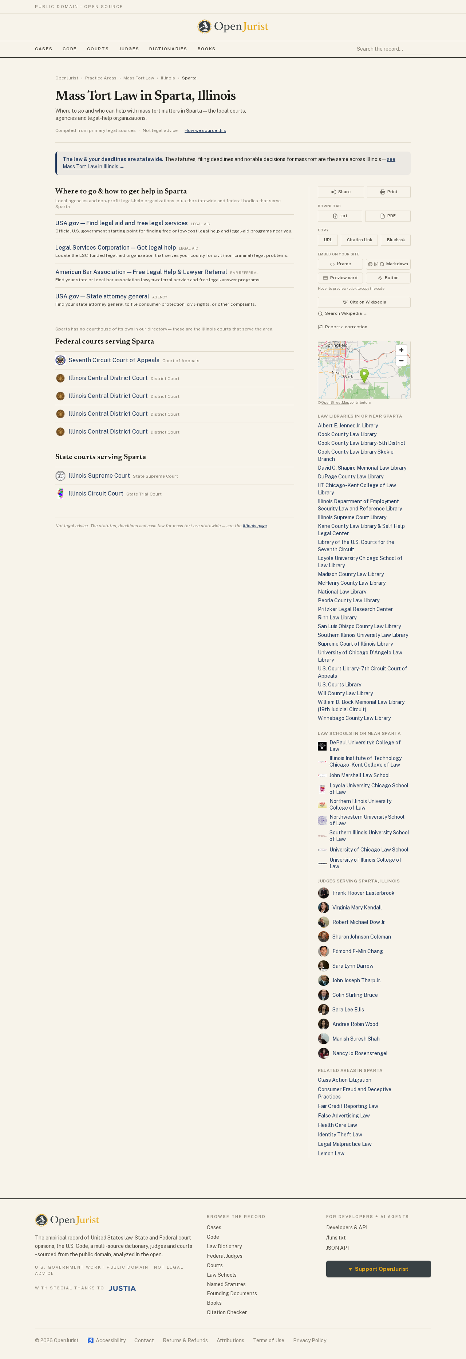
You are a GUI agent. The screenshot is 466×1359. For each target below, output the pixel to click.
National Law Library (342, 592)
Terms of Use (268, 1340)
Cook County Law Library (347, 434)
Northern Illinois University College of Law (360, 804)
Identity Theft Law (340, 1134)
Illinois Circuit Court (95, 493)
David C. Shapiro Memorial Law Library (362, 468)
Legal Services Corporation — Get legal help (115, 247)
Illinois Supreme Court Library (352, 517)
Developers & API (346, 1227)
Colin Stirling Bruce (355, 995)
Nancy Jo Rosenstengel (360, 1053)
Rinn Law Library (337, 617)
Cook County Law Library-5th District (362, 443)
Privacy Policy (309, 1340)
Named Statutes (226, 1284)
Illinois (168, 78)
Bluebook (396, 240)
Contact (144, 1340)
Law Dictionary (224, 1246)
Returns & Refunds (185, 1340)
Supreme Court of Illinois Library (355, 644)
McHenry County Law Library (352, 583)
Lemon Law (331, 1153)
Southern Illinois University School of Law (369, 836)
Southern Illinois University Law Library (363, 635)
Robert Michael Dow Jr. (359, 922)
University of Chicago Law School (368, 850)
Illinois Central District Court (108, 378)
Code (70, 48)
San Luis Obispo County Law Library (359, 626)
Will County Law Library (345, 693)
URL (328, 240)
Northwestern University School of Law (366, 820)
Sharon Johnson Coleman (361, 937)
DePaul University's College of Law (365, 746)
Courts (98, 48)
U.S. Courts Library (339, 685)
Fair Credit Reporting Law (348, 1106)
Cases (43, 48)
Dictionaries (168, 48)
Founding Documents (232, 1293)
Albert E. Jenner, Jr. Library (348, 425)
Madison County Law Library (351, 574)
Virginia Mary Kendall (357, 907)
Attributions (230, 1340)
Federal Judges (224, 1256)
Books (207, 48)
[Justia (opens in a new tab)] (122, 1288)
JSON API (337, 1248)
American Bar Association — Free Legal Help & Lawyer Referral (141, 272)
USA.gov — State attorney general (102, 296)
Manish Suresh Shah (356, 1039)
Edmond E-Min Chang (357, 951)
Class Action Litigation (344, 1080)
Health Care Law (337, 1125)
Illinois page (255, 525)
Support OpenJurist (378, 1269)
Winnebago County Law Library (354, 718)
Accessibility (106, 1340)
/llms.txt (336, 1238)
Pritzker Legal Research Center (355, 609)
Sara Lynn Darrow (353, 966)
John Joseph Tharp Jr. (356, 980)
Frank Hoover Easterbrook (363, 893)
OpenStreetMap (335, 402)
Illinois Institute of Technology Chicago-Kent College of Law (365, 761)
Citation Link (359, 240)
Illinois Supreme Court (99, 475)
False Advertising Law (344, 1116)
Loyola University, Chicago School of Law (368, 789)
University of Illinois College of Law (365, 863)
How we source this (205, 130)
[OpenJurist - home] (233, 26)
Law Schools (222, 1275)
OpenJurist (66, 78)
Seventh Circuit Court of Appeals (113, 360)
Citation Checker (227, 1312)
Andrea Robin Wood (355, 1024)
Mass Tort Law (138, 78)
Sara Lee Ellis (348, 1010)
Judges (129, 48)
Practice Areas (100, 78)
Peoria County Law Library (348, 600)
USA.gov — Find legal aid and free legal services (121, 223)
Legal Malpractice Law (345, 1144)
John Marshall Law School (359, 775)
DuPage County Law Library (350, 476)
